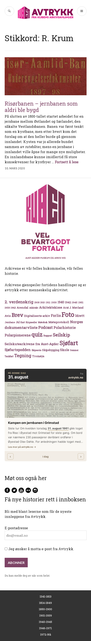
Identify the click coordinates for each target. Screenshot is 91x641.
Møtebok (43, 322)
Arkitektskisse (50, 307)
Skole (64, 350)
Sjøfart (68, 343)
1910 (42, 302)
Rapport (47, 335)
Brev (17, 314)
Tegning (22, 355)
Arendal (22, 307)
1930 (54, 302)
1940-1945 (45, 622)
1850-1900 (45, 609)
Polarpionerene (18, 335)
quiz (37, 334)
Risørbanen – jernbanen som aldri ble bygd (41, 106)
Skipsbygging (50, 350)
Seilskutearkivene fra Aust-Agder (32, 344)
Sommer (74, 350)
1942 (68, 302)
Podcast (45, 327)
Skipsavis (36, 350)
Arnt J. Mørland (73, 307)
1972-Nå (45, 634)
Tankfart (9, 356)
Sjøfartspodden (18, 349)
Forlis (56, 315)
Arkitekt (33, 307)
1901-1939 (45, 615)
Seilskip (61, 335)
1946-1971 (45, 628)
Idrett (79, 315)
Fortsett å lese (67, 162)
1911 (48, 302)
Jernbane (10, 322)
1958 (7, 307)
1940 (61, 302)
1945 (74, 302)
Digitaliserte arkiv (37, 316)
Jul (18, 322)
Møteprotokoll (58, 322)
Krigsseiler (31, 322)
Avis (8, 316)
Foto (68, 314)
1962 (13, 307)
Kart (23, 322)
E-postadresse (16, 528)
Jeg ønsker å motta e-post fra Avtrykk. (40, 549)
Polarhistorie (65, 327)
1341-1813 (45, 596)
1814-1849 (45, 603)
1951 (80, 302)
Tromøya (38, 356)
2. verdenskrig (19, 301)
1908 (36, 302)
